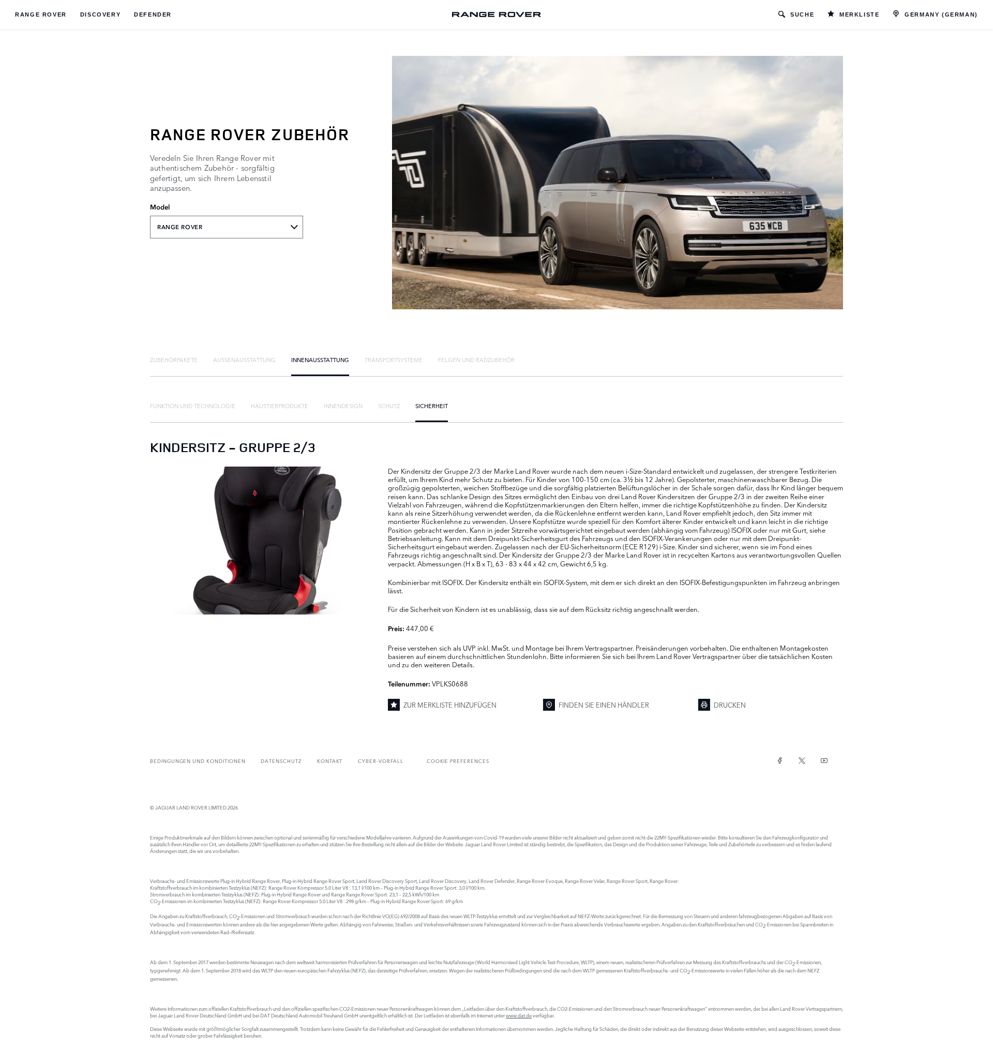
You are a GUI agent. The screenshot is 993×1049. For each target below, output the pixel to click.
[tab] (174, 359)
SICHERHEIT (431, 405)
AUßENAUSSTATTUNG (244, 359)
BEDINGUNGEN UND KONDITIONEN (197, 760)
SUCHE (802, 14)
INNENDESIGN (343, 405)
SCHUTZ (389, 405)
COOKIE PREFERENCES (458, 760)
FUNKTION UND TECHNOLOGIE (192, 405)
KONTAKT (330, 760)
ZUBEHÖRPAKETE (174, 359)
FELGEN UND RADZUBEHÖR (476, 359)
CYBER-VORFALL (380, 760)
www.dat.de (519, 1015)
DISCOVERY (100, 14)
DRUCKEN (730, 704)
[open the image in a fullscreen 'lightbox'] (264, 541)
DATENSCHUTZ (281, 760)
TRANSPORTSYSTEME (394, 359)
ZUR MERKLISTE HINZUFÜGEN (449, 704)
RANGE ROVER (41, 14)
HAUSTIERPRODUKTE (279, 405)
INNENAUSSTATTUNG (320, 359)
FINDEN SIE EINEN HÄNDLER (604, 704)
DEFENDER (153, 14)
